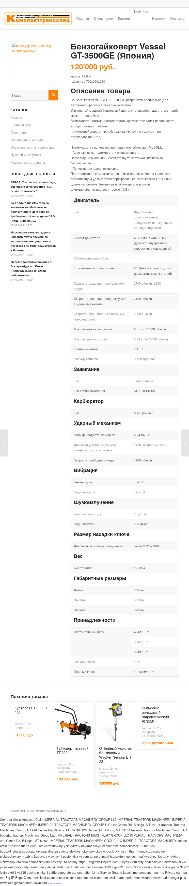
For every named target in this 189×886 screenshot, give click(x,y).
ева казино (54, 883)
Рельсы (16, 117)
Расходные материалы (28, 162)
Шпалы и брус (21, 124)
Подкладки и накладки (27, 139)
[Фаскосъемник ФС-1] (4, 443)
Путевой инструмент (26, 154)
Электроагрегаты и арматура (32, 147)
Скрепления (19, 132)
